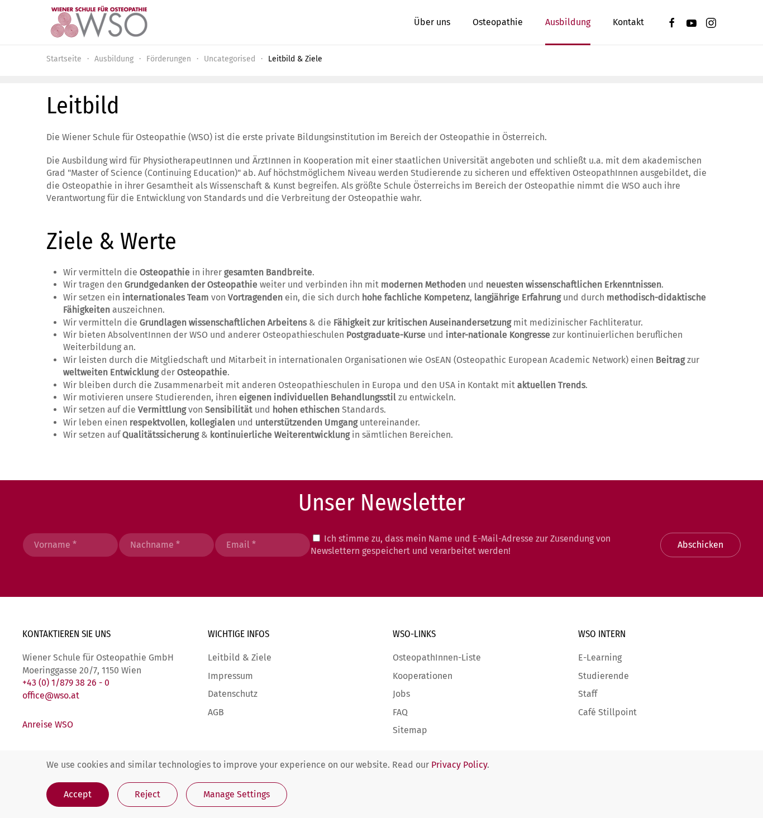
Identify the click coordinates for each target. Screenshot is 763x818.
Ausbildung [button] (567, 22)
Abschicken (700, 544)
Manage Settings (236, 794)
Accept (78, 794)
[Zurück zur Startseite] (98, 22)
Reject (147, 794)
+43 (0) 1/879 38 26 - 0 (65, 682)
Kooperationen (422, 676)
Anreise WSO (47, 724)
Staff (587, 693)
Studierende (603, 676)
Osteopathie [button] (498, 22)
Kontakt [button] (628, 22)
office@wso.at (50, 695)
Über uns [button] (432, 22)
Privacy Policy (459, 764)
